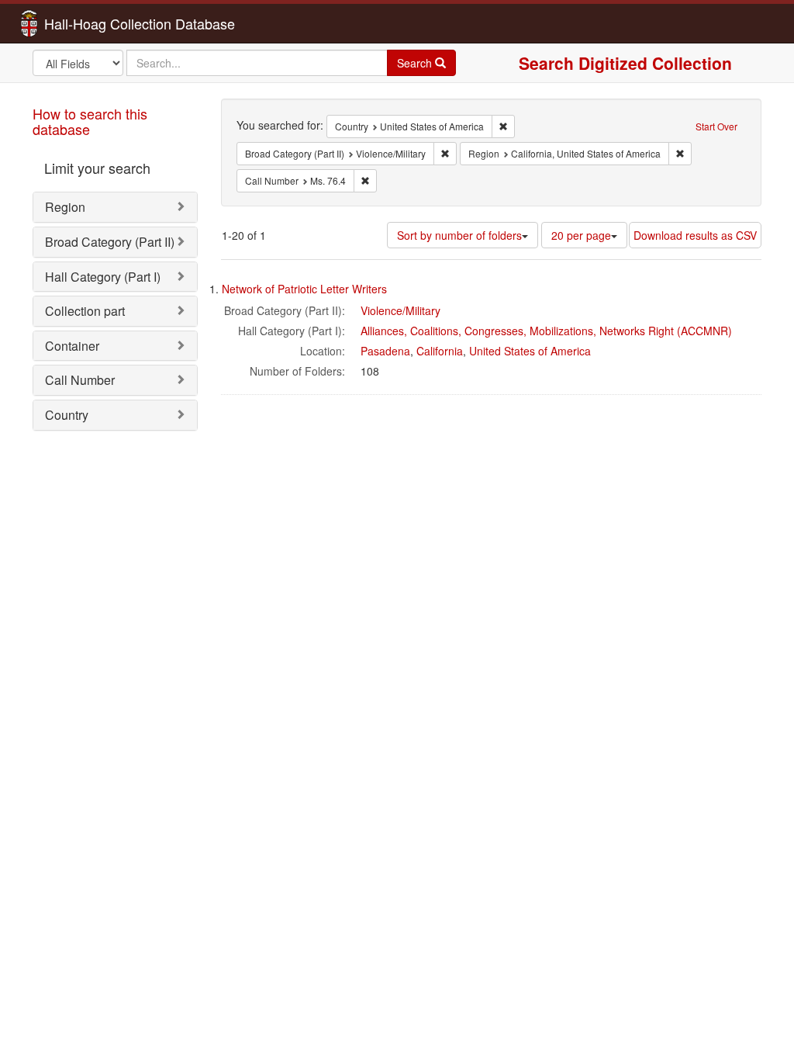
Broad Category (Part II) (109, 242)
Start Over (716, 126)
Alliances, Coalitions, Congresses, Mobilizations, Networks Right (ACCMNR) (546, 330)
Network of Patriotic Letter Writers (304, 288)
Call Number (80, 380)
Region (65, 207)
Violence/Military (400, 310)
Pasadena (385, 351)
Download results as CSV (695, 235)
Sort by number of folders (459, 235)
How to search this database (90, 121)
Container (72, 346)
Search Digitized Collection (625, 62)
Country (66, 415)
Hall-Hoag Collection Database (90, 23)
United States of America (530, 351)
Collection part (85, 311)
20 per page (581, 235)
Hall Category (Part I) (103, 277)
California (439, 351)
